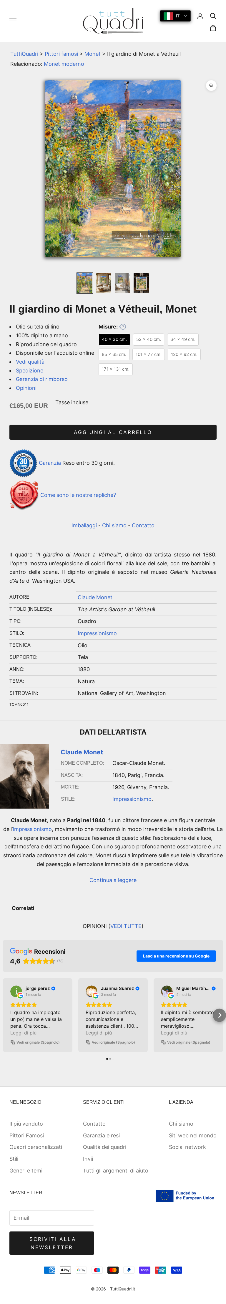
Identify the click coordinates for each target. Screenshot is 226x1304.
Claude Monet (95, 597)
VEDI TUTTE (126, 926)
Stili (13, 1159)
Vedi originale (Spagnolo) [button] (38, 1042)
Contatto (143, 525)
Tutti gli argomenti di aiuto (115, 1170)
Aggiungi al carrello (113, 432)
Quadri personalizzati (35, 1147)
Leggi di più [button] (23, 1033)
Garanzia (50, 463)
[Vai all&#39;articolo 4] (141, 283)
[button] (6, 1015)
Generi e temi (25, 1170)
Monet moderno (64, 64)
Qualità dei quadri (104, 1147)
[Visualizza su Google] (16, 991)
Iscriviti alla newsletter (51, 1243)
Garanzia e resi (101, 1135)
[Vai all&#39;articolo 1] (85, 283)
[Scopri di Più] (122, 327)
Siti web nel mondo (193, 1135)
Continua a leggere (113, 880)
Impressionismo (97, 633)
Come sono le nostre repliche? (78, 495)
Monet (92, 54)
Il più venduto (26, 1124)
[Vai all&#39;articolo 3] (122, 283)
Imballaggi (84, 525)
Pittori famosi (61, 54)
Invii (88, 1159)
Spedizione (29, 370)
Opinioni (26, 388)
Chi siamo (114, 525)
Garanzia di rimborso (42, 379)
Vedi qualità (30, 362)
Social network (187, 1147)
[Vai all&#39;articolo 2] (103, 283)
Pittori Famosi (26, 1135)
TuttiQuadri (24, 54)
